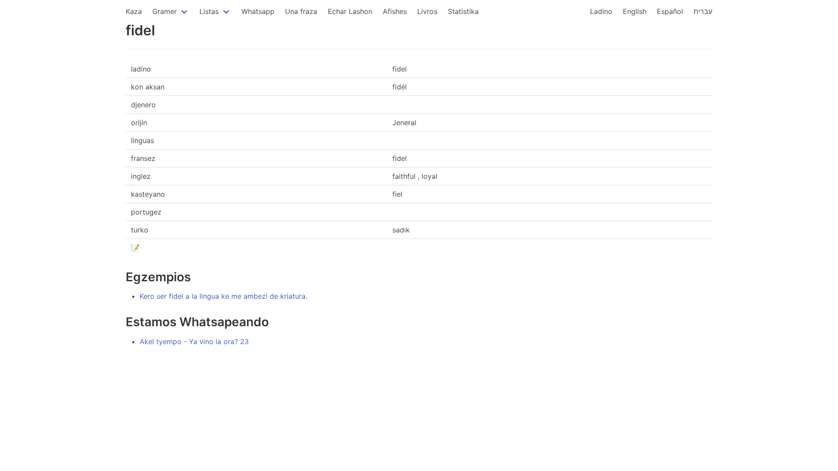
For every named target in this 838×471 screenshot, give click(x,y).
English (634, 11)
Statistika (463, 11)
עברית (703, 11)
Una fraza (301, 11)
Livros (427, 11)
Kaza (134, 11)
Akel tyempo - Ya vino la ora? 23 (194, 341)
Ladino (601, 11)
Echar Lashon (350, 11)
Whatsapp (258, 11)
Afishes (395, 11)
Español (670, 11)
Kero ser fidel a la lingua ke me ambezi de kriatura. (223, 296)
